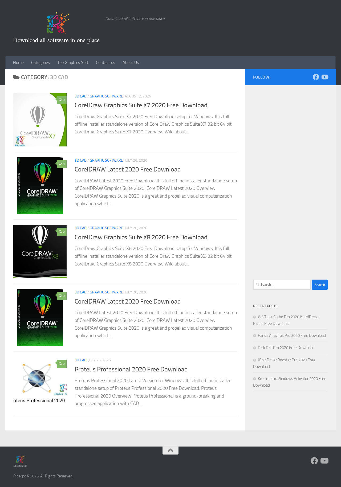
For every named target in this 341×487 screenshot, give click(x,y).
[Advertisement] (290, 186)
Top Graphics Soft (72, 62)
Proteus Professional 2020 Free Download (131, 369)
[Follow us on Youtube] (324, 77)
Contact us (105, 62)
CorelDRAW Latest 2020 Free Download (128, 169)
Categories (40, 62)
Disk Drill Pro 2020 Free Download (286, 347)
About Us (131, 62)
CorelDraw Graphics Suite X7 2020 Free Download (141, 105)
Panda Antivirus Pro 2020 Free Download (292, 335)
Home (18, 62)
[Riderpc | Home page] (56, 28)
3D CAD (81, 96)
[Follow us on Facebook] (316, 77)
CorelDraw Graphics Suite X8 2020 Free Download (141, 237)
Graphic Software (106, 96)
